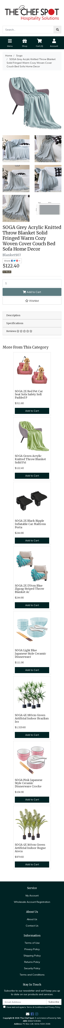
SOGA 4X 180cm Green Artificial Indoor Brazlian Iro (32, 718)
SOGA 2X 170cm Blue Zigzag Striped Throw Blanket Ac (29, 589)
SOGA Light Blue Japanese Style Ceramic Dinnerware (30, 653)
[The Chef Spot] (32, 12)
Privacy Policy (32, 949)
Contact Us (32, 925)
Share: (7, 260)
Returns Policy (32, 961)
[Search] (57, 30)
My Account (32, 895)
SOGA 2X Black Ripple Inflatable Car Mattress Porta (30, 524)
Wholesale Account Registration (32, 901)
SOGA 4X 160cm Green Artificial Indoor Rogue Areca (30, 848)
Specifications (14, 323)
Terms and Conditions (32, 974)
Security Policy (32, 968)
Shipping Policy (32, 955)
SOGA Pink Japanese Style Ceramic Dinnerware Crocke (28, 783)
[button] (32, 301)
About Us (32, 919)
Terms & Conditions (35, 1007)
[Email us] (27, 1014)
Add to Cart (33, 292)
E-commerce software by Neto (48, 1018)
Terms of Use (32, 942)
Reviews (11, 331)
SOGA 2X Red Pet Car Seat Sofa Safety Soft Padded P (29, 394)
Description (13, 315)
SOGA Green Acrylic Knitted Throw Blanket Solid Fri (30, 459)
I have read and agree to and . (33, 1007)
